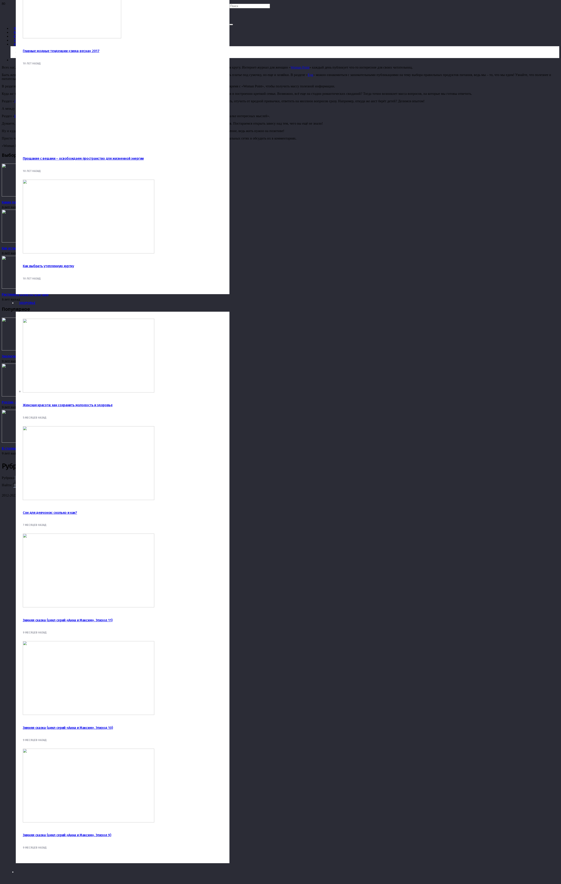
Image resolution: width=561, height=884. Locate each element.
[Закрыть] (231, 24)
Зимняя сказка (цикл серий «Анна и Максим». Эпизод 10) (68, 728)
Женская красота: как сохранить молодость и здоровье (68, 405)
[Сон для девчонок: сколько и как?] (88, 499)
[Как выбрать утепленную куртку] (88, 252)
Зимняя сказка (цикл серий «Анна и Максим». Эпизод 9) (67, 835)
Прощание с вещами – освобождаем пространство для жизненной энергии (83, 158)
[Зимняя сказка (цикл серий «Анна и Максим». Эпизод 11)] (88, 606)
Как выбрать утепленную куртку (48, 266)
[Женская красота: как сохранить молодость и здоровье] (88, 391)
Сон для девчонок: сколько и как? (50, 513)
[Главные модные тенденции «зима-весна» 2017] (72, 37)
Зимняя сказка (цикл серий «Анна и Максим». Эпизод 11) (68, 620)
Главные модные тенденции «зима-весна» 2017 (61, 51)
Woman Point (300, 67)
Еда (310, 75)
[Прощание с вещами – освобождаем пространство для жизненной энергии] (72, 145)
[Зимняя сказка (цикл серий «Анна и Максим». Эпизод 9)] (88, 821)
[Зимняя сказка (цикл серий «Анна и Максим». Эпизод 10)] (88, 714)
